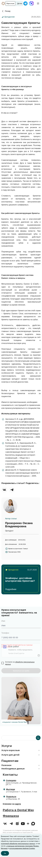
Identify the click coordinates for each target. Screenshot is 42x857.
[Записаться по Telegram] (25, 3)
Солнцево (11, 780)
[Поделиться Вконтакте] (4, 490)
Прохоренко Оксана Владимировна (19, 525)
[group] (21, 579)
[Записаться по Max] (31, 3)
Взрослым (10, 3)
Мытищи (10, 789)
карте (18, 804)
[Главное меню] (38, 3)
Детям (19, 3)
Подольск (11, 796)
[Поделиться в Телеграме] (12, 490)
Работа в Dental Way (18, 810)
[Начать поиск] (38, 738)
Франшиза (11, 816)
